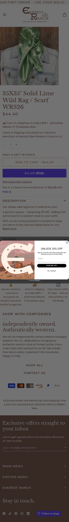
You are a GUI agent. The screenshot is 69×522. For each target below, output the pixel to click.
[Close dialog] (67, 242)
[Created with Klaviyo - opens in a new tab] (34, 280)
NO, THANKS (51, 271)
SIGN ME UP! (51, 265)
